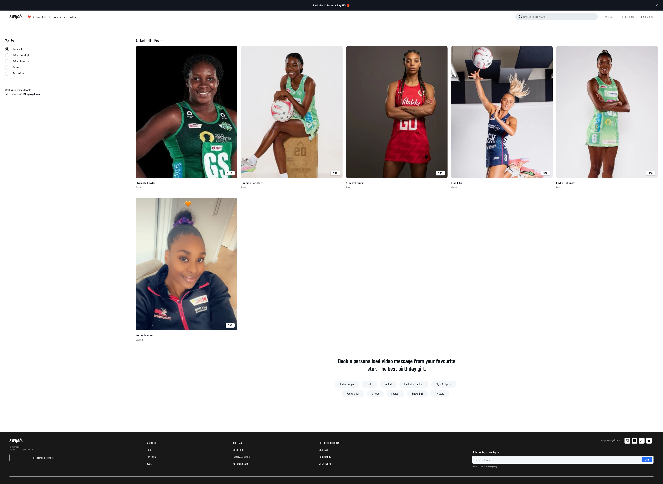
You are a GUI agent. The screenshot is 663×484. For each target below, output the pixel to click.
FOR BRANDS (325, 456)
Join (647, 459)
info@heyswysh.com (30, 94)
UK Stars (323, 449)
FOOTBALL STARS (241, 456)
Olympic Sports (443, 384)
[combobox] (556, 16)
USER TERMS (325, 463)
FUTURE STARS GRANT (330, 442)
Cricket (375, 393)
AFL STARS (238, 442)
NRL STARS (238, 449)
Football (395, 393)
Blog (149, 463)
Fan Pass (151, 456)
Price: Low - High (21, 55)
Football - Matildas (414, 384)
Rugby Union (353, 393)
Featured (17, 49)
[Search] (520, 16)
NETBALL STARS (240, 463)
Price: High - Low (21, 61)
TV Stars (439, 393)
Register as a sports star (44, 457)
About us (151, 442)
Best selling (19, 73)
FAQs (149, 449)
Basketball (417, 393)
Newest (16, 67)
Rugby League (346, 384)
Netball (388, 384)
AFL (369, 384)
